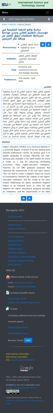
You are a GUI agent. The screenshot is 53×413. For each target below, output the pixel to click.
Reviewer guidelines (17, 253)
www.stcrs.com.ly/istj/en (26, 287)
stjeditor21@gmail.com (18, 327)
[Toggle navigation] (47, 12)
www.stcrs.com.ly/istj (24, 283)
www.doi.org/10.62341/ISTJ (22, 360)
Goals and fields (15, 217)
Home (4, 25)
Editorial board (14, 225)
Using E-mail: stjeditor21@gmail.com (24, 303)
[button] (4, 19)
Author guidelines (15, 241)
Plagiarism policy (15, 249)
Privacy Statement (16, 237)
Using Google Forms (17, 299)
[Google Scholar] (26, 369)
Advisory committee (16, 229)
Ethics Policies (14, 265)
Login (28, 340)
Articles (12, 25)
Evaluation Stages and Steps (21, 261)
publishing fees (14, 245)
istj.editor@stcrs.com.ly (18, 333)
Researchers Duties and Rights (22, 257)
